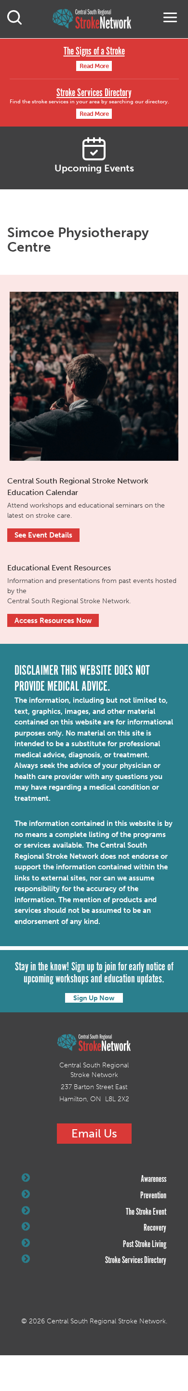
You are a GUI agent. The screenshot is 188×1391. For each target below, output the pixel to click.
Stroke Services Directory (94, 93)
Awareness (153, 1179)
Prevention (153, 1196)
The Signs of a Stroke (94, 51)
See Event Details (43, 535)
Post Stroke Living (144, 1244)
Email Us (94, 1133)
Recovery (155, 1228)
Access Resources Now (53, 620)
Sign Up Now (94, 998)
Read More (94, 66)
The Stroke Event (146, 1212)
